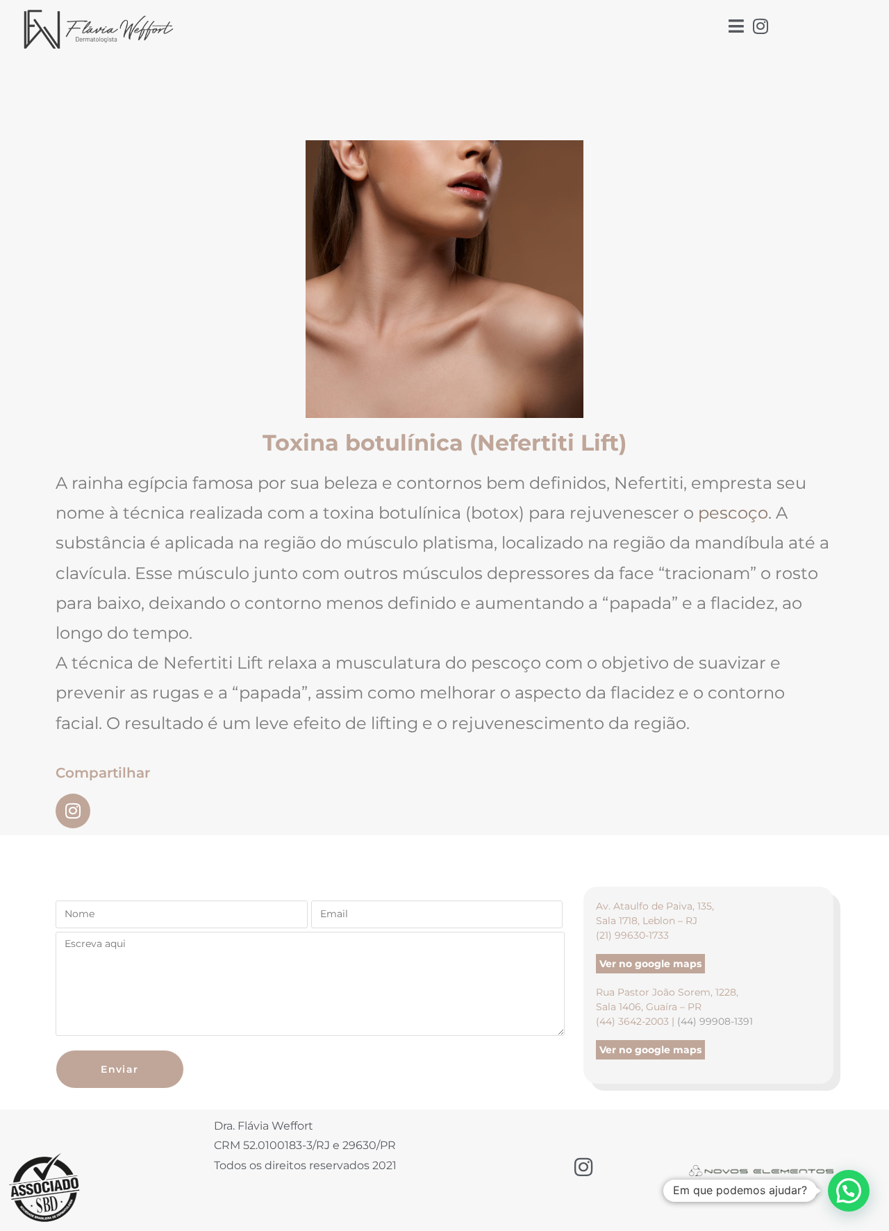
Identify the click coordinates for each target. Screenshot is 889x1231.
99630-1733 (642, 935)
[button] (849, 1191)
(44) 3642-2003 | (636, 1021)
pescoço (733, 513)
